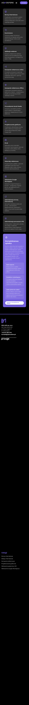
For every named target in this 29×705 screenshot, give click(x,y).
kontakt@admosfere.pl (8, 334)
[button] (16, 3)
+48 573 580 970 (6, 332)
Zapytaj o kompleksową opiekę (13, 303)
